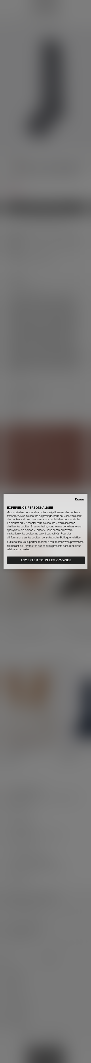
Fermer (79, 499)
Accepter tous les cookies (46, 560)
